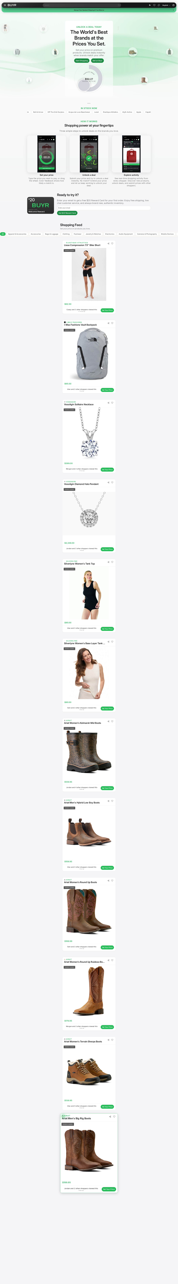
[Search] (119, 5)
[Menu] (5, 5)
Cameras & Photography (147, 234)
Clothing (66, 234)
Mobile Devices (167, 234)
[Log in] (173, 5)
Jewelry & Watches (93, 234)
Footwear (77, 234)
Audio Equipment (126, 234)
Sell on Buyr (97, 61)
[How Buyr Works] (150, 5)
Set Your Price (107, 310)
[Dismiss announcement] (173, 10)
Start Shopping (82, 61)
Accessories (36, 234)
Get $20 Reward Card (67, 213)
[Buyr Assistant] (159, 5)
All (3, 234)
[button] (89, 10)
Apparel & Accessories (17, 234)
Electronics (109, 234)
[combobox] (80, 5)
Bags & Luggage (51, 234)
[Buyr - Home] (12, 5)
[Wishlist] (154, 5)
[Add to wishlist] (112, 243)
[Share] (108, 243)
